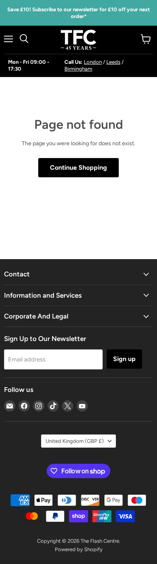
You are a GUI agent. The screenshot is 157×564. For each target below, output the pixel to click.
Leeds (113, 62)
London (93, 62)
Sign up (124, 359)
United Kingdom (74, 441)
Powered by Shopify (79, 549)
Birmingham (78, 69)
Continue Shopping (78, 167)
